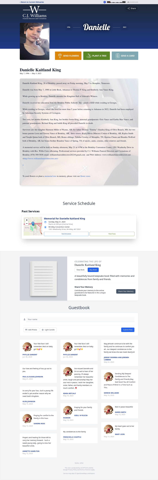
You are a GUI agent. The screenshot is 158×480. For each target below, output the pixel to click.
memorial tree (50, 176)
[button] (32, 223)
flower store (85, 176)
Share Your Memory (125, 291)
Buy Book (93, 270)
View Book (80, 270)
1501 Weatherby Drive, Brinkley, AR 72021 (65, 229)
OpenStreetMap (81, 473)
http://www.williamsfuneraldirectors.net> (41, 158)
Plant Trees (112, 234)
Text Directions (66, 234)
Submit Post (127, 330)
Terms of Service (85, 470)
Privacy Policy (72, 470)
